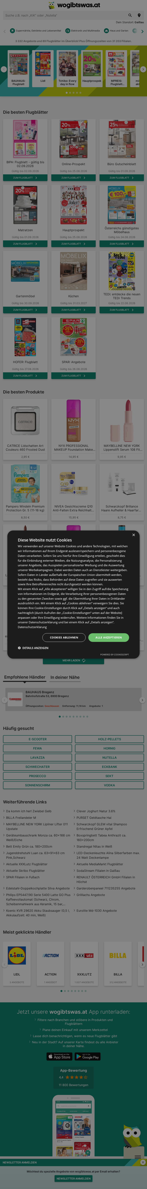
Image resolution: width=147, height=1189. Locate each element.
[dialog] (73, 595)
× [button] (133, 535)
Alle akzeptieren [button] (109, 637)
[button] (33, 648)
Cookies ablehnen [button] (64, 637)
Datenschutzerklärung (32, 627)
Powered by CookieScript (114, 654)
